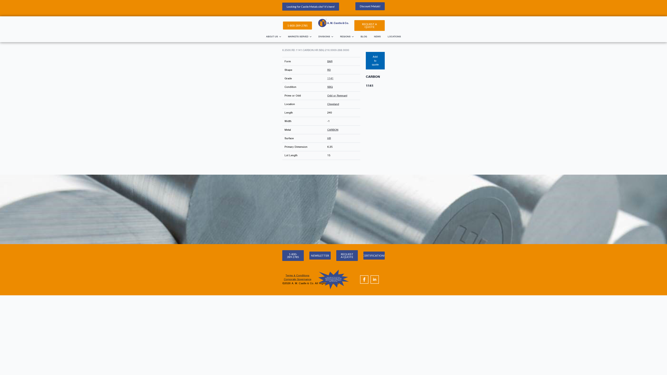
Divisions (324, 36)
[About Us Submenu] (281, 36)
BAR (329, 61)
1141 (330, 78)
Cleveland (333, 104)
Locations (394, 36)
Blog (364, 36)
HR (329, 138)
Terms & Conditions (297, 275)
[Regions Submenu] (354, 36)
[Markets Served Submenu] (311, 36)
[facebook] (364, 279)
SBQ (330, 87)
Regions (345, 36)
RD (329, 70)
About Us (272, 36)
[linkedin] (374, 279)
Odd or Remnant (337, 95)
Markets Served (298, 36)
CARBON (332, 130)
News (377, 36)
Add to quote (375, 60)
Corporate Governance (297, 279)
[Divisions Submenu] (333, 36)
